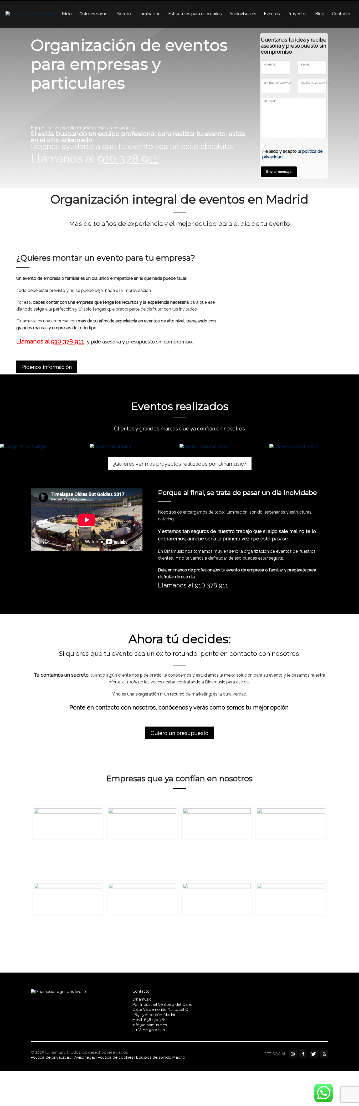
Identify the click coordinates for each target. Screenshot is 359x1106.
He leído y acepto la (292, 154)
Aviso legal (84, 1057)
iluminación (237, 512)
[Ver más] (45, 446)
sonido (256, 512)
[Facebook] (303, 1054)
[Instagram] (293, 1054)
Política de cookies (115, 1057)
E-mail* (305, 64)
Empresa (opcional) (277, 82)
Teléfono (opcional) (315, 82)
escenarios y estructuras (287, 512)
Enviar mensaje (278, 172)
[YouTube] (324, 1054)
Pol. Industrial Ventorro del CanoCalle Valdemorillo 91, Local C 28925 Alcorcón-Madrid (162, 1009)
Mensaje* (270, 101)
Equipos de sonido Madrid (160, 1057)
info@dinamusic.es (149, 1025)
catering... (167, 518)
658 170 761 (155, 1019)
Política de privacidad (51, 1057)
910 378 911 (212, 585)
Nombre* (270, 64)
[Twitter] (314, 1054)
